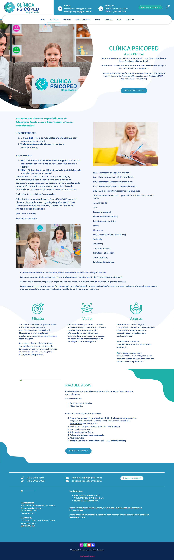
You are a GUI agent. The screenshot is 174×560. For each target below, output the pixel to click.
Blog (97, 19)
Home (42, 19)
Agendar (108, 19)
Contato (130, 19)
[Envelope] (89, 545)
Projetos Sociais (82, 19)
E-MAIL (67, 5)
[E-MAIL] (60, 8)
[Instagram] (81, 545)
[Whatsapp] (85, 545)
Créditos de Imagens (87, 556)
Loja (119, 19)
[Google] (93, 545)
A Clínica (54, 19)
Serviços (67, 19)
